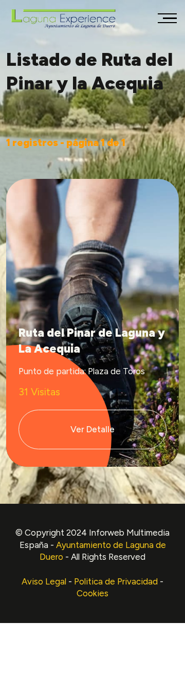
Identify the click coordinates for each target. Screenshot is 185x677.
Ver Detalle (92, 429)
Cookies (92, 593)
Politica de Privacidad (116, 581)
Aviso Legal (44, 581)
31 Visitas (39, 392)
